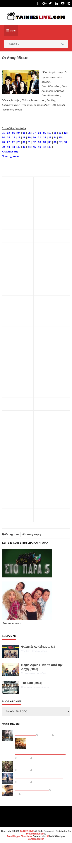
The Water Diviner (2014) (32, 786)
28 (13, 142)
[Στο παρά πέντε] (28, 584)
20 (34, 137)
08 (39, 132)
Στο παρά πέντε (12, 623)
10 (49, 132)
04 (18, 132)
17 (18, 137)
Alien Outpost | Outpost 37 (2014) (39, 774)
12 (60, 132)
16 (13, 137)
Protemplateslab (35, 833)
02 (8, 132)
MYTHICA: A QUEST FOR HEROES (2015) (40, 750)
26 (3, 142)
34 (44, 142)
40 (8, 146)
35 (49, 142)
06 (29, 132)
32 (34, 142)
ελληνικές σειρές (31, 534)
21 (39, 137)
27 (8, 142)
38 (65, 142)
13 (65, 132)
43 (24, 146)
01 (3, 132)
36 (55, 142)
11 (55, 132)
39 (3, 146)
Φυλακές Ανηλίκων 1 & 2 (38, 646)
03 (13, 132)
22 (44, 137)
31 (29, 142)
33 (39, 142)
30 (24, 142)
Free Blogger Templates (19, 836)
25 (60, 137)
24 (55, 137)
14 (3, 137)
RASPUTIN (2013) (25, 731)
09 (44, 132)
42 (18, 146)
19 (29, 137)
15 (8, 137)
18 (24, 137)
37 (60, 142)
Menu (12, 30)
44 (29, 146)
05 (24, 132)
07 (34, 132)
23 (49, 137)
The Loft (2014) (31, 682)
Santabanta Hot (36, 839)
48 (49, 146)
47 (44, 146)
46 (39, 146)
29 (18, 142)
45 (34, 146)
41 (13, 146)
